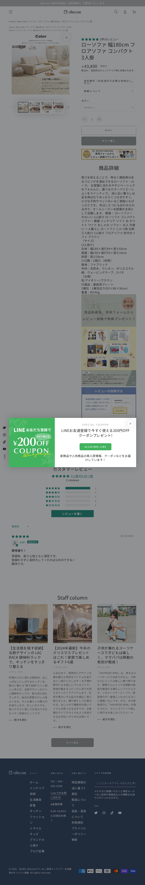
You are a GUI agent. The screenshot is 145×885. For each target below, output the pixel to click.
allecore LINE (95, 446)
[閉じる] (130, 423)
